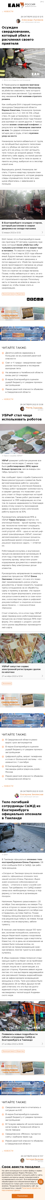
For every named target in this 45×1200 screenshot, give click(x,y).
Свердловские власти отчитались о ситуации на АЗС (23, 1109)
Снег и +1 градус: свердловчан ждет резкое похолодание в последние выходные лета (23, 365)
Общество (20, 294)
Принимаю (22, 1196)
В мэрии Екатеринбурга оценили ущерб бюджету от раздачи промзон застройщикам (23, 382)
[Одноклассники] (31, 299)
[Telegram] (35, 299)
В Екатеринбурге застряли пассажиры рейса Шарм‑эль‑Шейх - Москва (23, 769)
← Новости (7, 11)
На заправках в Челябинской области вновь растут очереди (24, 374)
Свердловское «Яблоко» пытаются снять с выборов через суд (23, 1135)
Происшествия (8, 294)
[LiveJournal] (41, 299)
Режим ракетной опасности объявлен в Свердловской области (24, 390)
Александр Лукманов (32, 20)
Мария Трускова (34, 408)
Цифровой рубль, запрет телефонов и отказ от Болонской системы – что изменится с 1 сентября (23, 759)
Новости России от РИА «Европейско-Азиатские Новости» (16, 5)
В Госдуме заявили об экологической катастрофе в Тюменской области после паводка (24, 1127)
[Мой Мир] (38, 299)
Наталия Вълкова (34, 1159)
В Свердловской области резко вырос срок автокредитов (21, 741)
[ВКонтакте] (28, 299)
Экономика (7, 683)
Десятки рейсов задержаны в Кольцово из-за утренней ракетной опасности (23, 356)
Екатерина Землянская (31, 794)
